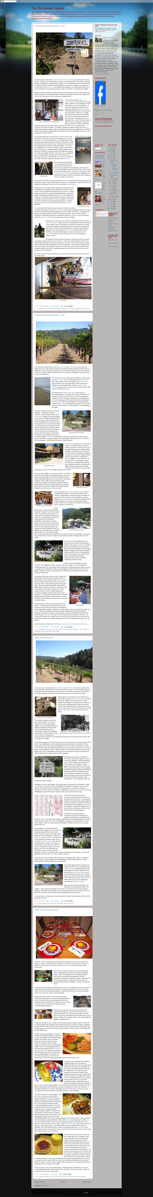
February (114, 193)
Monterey (69, 629)
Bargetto (41, 308)
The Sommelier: (109, 37)
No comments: (55, 306)
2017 (111, 154)
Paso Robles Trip (113, 243)
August (114, 179)
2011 (111, 206)
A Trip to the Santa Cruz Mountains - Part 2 (50, 26)
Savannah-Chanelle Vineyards (75, 492)
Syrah (61, 195)
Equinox (59, 308)
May (113, 186)
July (113, 181)
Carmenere (54, 1176)
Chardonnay (38, 837)
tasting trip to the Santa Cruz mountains (63, 79)
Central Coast (45, 903)
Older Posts (86, 1182)
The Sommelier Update (47, 8)
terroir (52, 854)
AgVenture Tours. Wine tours (47, 629)
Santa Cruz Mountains (76, 308)
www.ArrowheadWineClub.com (104, 122)
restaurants (75, 629)
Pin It (96, 114)
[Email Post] (62, 306)
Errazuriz (68, 1120)
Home (63, 1182)
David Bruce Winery (78, 881)
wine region (70, 903)
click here (102, 31)
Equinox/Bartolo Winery (62, 136)
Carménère (80, 1127)
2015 (111, 158)
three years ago (44, 217)
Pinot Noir (73, 125)
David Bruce (80, 545)
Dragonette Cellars (111, 221)
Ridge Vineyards (69, 444)
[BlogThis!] (67, 306)
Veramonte (57, 1048)
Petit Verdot (62, 156)
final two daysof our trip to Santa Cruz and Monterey (72, 624)
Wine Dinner (82, 1176)
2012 (111, 204)
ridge (80, 629)
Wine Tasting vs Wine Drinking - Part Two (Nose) (99, 157)
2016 (111, 156)
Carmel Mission (52, 222)
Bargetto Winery (71, 184)
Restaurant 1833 (56, 401)
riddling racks (40, 140)
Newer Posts (39, 1182)
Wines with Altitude (103, 164)
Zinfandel (69, 387)
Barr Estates (59, 379)
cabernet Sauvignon (44, 1176)
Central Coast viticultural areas (64, 688)
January (114, 196)
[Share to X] (68, 306)
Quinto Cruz (65, 308)
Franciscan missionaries (78, 699)
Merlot (65, 158)
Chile (59, 1176)
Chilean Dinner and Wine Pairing (46, 910)
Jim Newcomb (103, 110)
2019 (111, 149)
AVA (40, 903)
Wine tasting (86, 308)
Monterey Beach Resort (69, 392)
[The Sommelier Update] (100, 104)
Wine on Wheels (112, 230)
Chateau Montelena (80, 872)
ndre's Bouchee (58, 210)
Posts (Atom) (45, 1185)
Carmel (54, 308)
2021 (111, 147)
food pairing (65, 1176)
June (113, 183)
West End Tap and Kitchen (62, 173)
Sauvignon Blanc (39, 1050)
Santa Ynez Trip (112, 239)
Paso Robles (68, 230)
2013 (111, 201)
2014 (111, 199)
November (114, 161)
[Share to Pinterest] (72, 306)
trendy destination (84, 109)
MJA (65, 180)
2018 (111, 152)
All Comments (101, 215)
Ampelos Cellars (112, 218)
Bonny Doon (48, 87)
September (115, 175)
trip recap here (66, 965)
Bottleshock (68, 868)
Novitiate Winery (66, 710)
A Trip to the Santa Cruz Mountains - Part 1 (50, 315)
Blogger (86, 1192)
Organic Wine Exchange (112, 228)
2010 (111, 208)
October (114, 173)
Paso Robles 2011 (113, 246)
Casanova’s (74, 215)
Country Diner (83, 381)
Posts (99, 212)
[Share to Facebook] (70, 306)
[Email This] (65, 306)
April (113, 188)
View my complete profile (102, 74)
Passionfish (47, 615)
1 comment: (54, 1174)
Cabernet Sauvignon (46, 841)
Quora (111, 110)
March (113, 190)
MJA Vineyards (62, 580)
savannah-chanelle (46, 631)
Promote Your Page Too (100, 105)
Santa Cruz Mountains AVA (64, 367)
